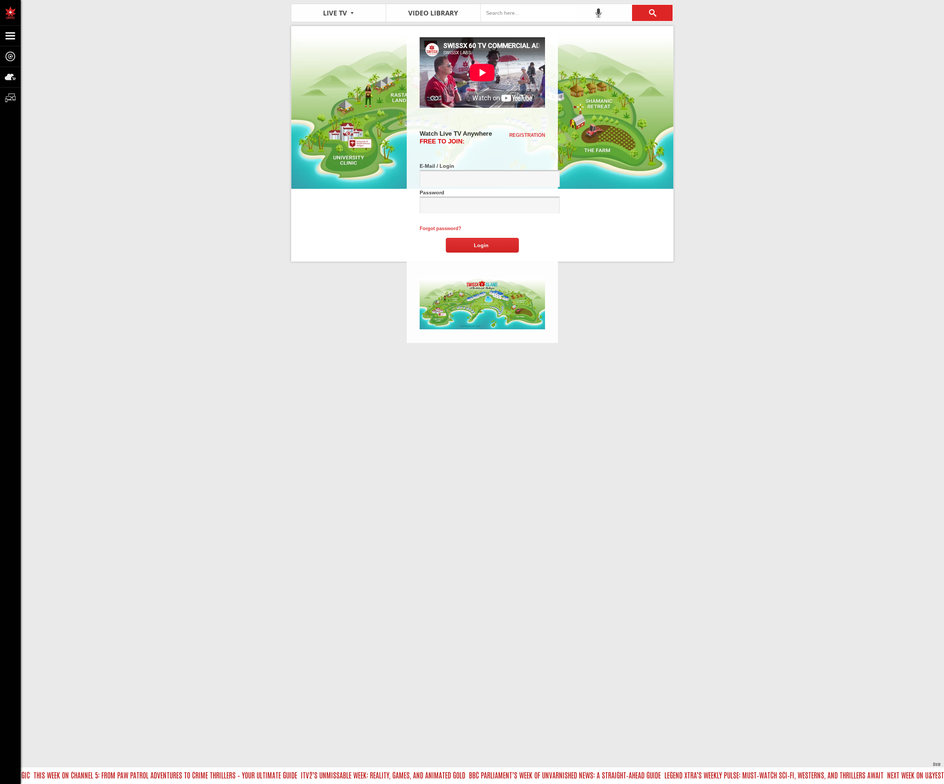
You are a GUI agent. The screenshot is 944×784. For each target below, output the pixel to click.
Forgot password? (440, 228)
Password (432, 192)
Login (481, 245)
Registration (527, 135)
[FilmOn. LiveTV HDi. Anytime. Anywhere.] (10, 12)
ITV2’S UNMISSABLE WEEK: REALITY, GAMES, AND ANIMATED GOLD (364, 775)
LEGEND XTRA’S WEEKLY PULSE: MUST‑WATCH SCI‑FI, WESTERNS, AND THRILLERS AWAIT (755, 775)
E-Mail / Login (437, 166)
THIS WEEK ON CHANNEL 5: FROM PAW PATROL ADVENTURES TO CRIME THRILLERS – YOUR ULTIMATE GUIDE (147, 775)
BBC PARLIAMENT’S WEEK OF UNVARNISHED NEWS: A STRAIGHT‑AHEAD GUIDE (546, 775)
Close (936, 764)
